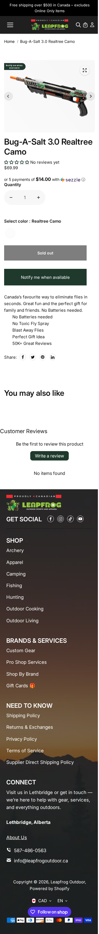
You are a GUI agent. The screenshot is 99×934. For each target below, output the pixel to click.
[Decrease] (11, 197)
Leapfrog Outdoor (68, 881)
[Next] (90, 96)
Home (9, 41)
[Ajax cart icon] (85, 25)
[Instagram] (60, 519)
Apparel (14, 562)
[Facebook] (23, 357)
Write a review (49, 456)
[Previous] (8, 96)
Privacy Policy (21, 739)
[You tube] (80, 519)
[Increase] (38, 197)
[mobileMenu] (10, 25)
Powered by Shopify (49, 888)
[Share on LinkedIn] (52, 357)
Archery (15, 550)
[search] (78, 25)
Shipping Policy (23, 715)
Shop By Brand (22, 674)
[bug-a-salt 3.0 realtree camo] (85, 70)
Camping (16, 574)
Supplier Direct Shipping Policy (40, 762)
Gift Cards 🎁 (20, 685)
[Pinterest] (42, 357)
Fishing (14, 585)
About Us (16, 837)
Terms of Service (25, 750)
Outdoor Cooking (24, 609)
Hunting (15, 597)
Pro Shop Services (26, 662)
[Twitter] (32, 357)
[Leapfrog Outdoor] (49, 25)
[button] (16, 162)
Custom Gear (20, 650)
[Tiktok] (70, 519)
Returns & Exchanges (29, 727)
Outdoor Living (22, 620)
